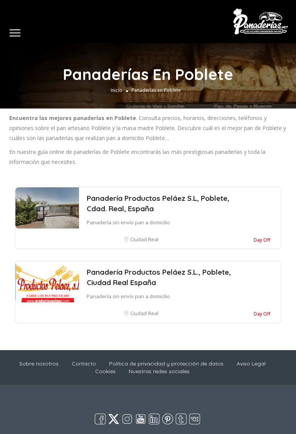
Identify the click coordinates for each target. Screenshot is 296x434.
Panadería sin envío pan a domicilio (128, 222)
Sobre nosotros (39, 363)
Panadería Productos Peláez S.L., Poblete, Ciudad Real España (159, 277)
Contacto (84, 363)
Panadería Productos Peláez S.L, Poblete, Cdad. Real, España (158, 203)
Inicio (116, 90)
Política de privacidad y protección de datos (166, 363)
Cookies (105, 371)
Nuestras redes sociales (159, 371)
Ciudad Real (144, 239)
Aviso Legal (251, 363)
